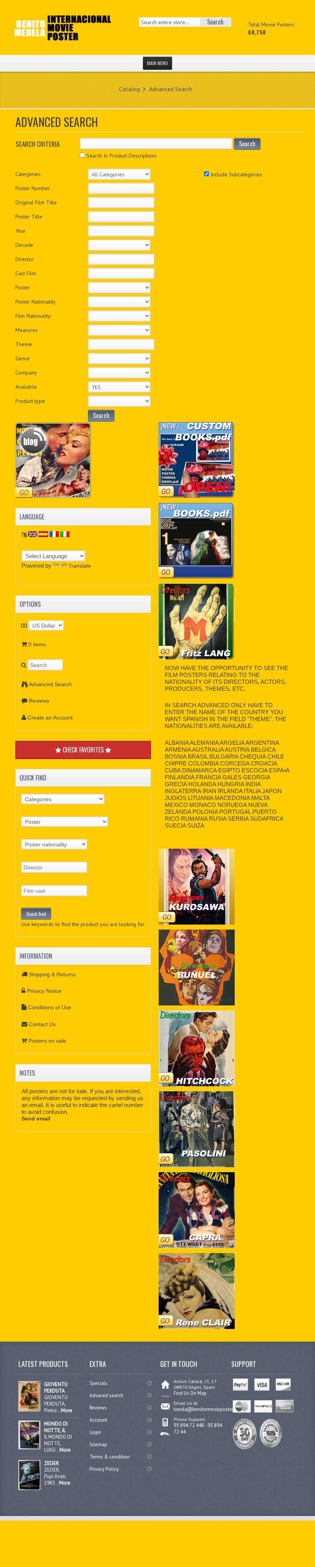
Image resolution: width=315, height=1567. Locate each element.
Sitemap (98, 1444)
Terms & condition (110, 1457)
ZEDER (51, 1463)
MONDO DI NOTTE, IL (56, 1427)
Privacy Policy (104, 1469)
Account (98, 1420)
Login (95, 1432)
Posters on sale (47, 1041)
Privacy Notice (44, 991)
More (66, 1410)
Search (247, 143)
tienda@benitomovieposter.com (209, 1409)
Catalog (129, 89)
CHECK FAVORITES (83, 749)
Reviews (39, 701)
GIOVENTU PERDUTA (56, 1387)
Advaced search (106, 1395)
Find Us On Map (190, 1393)
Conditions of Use (49, 1007)
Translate (79, 566)
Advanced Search (170, 89)
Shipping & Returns (52, 974)
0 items (37, 644)
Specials (99, 1383)
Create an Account (50, 718)
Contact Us (42, 1024)
